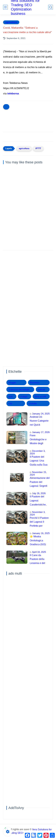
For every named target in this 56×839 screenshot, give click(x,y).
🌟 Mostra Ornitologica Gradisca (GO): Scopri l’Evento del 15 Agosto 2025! (38, 541)
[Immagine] (16, 418)
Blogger (12, 382)
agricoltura (11, 22)
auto (10, 396)
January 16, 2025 (41, 533)
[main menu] (5, 7)
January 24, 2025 (41, 413)
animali (41, 389)
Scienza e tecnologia (18, 389)
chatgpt (23, 396)
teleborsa (13, 93)
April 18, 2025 (39, 552)
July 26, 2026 (39, 493)
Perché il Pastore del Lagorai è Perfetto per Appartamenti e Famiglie (39, 522)
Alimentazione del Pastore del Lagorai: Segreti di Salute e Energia (40, 482)
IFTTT (38, 148)
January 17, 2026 (41, 432)
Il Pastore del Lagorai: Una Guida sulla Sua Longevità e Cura (39, 461)
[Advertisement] (28, 283)
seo (10, 403)
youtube (33, 403)
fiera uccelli (40, 396)
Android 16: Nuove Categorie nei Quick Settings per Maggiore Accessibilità (39, 421)
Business (35, 382)
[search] (50, 7)
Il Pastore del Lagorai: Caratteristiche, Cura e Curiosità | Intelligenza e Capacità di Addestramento (39, 501)
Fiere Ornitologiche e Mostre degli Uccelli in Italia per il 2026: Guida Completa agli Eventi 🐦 (39, 440)
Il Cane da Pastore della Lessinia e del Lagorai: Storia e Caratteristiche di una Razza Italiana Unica (39, 559)
